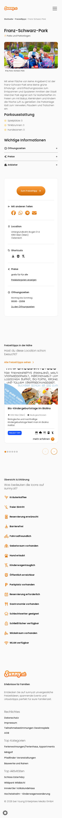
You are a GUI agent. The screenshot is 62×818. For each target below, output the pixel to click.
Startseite (8, 19)
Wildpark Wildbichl (14, 782)
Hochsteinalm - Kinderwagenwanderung (27, 793)
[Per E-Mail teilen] (34, 214)
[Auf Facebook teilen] (13, 214)
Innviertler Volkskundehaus (19, 788)
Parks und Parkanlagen (18, 35)
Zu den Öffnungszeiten (23, 306)
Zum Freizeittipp (31, 191)
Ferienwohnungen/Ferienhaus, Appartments (29, 746)
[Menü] (55, 8)
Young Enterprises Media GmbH (35, 801)
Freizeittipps (20, 19)
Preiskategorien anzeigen (23, 279)
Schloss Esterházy (14, 777)
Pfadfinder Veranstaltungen (20, 757)
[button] (5, 452)
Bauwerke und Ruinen (16, 763)
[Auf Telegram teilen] (27, 214)
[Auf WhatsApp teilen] (20, 214)
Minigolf (8, 752)
